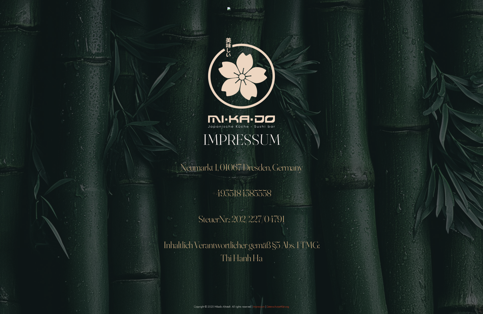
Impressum (259, 307)
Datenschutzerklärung (278, 307)
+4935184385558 (241, 193)
